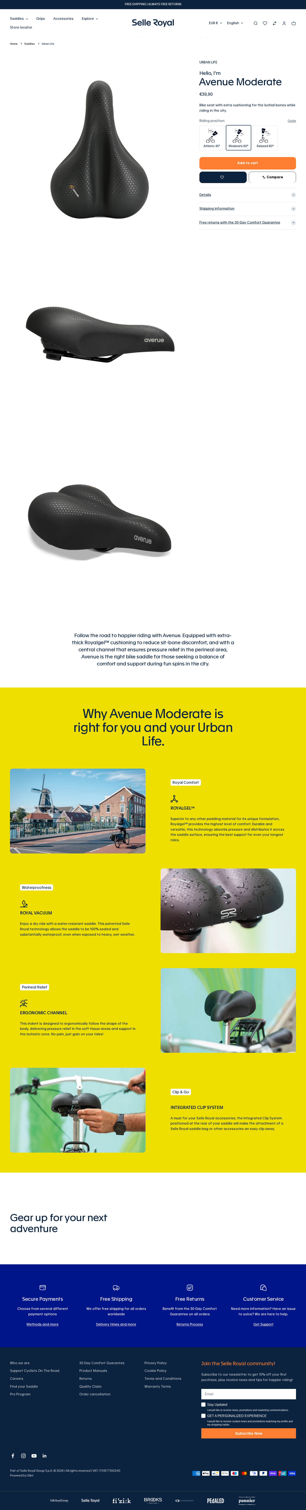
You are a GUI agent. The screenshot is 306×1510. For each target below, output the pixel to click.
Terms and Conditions (162, 1378)
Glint (30, 1475)
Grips (40, 18)
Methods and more (42, 1324)
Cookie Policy (155, 1371)
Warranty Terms (157, 1386)
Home (13, 44)
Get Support (263, 1324)
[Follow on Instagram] (23, 1456)
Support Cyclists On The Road (34, 1371)
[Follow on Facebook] (13, 1456)
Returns (85, 1378)
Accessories (63, 18)
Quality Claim (90, 1386)
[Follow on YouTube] (34, 1456)
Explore (88, 18)
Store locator (21, 27)
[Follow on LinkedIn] (44, 1456)
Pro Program (20, 1394)
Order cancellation (95, 1394)
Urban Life (48, 44)
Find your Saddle (24, 1386)
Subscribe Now (248, 1433)
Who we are (20, 1363)
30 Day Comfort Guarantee (101, 1363)
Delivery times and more (116, 1324)
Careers (16, 1378)
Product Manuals (93, 1371)
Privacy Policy (155, 1363)
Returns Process (190, 1324)
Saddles (17, 18)
